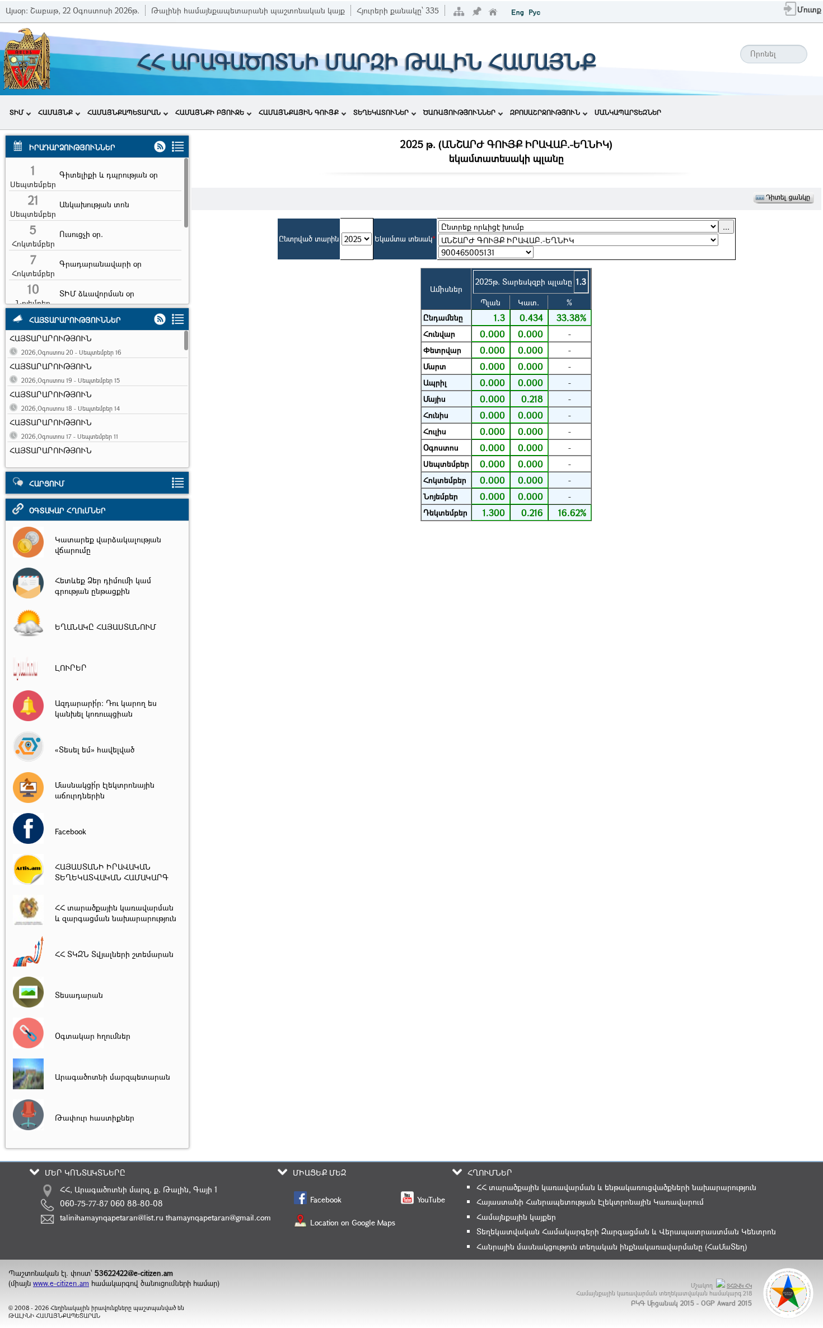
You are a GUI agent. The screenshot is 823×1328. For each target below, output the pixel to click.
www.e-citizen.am (61, 1283)
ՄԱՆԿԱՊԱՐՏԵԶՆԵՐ (628, 112)
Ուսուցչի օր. (81, 234)
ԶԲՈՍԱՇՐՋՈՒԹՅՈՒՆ (545, 112)
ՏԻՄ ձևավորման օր (96, 293)
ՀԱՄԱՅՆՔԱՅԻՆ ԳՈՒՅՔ (299, 112)
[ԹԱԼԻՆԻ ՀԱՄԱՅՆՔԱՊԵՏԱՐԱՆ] (27, 88)
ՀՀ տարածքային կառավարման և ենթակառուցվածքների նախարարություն (616, 1187)
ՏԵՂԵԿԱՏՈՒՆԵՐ (381, 112)
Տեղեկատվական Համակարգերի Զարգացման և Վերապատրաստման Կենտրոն (626, 1231)
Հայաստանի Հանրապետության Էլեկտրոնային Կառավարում (590, 1201)
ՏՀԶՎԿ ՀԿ (739, 1285)
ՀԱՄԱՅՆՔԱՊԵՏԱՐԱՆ (124, 112)
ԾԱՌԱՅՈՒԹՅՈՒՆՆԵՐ (459, 112)
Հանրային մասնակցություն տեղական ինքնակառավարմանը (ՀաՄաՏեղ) (611, 1246)
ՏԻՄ (17, 112)
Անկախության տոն (94, 204)
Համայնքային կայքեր (516, 1216)
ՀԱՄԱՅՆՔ (55, 112)
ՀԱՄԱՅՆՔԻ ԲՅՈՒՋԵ (209, 112)
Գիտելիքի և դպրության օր (108, 174)
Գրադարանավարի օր (100, 263)
